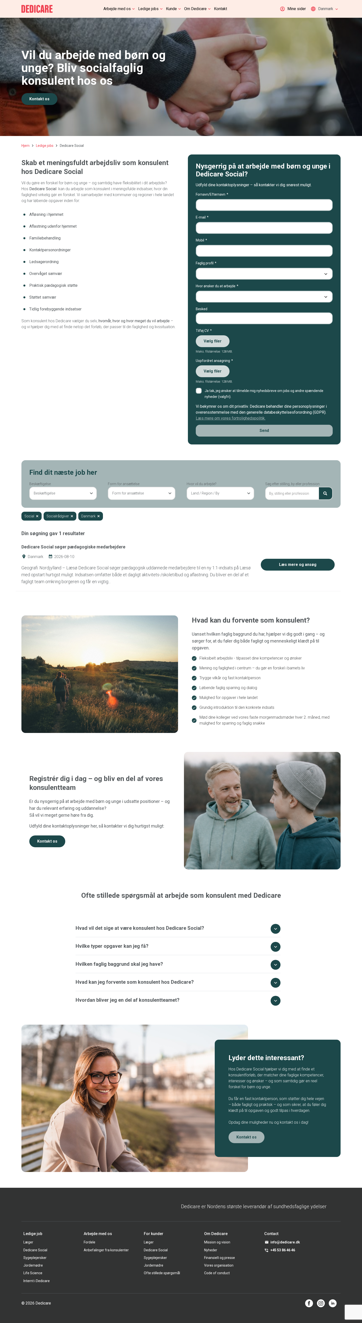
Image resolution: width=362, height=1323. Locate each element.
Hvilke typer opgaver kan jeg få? (112, 946)
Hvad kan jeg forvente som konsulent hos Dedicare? (135, 982)
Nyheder (210, 1250)
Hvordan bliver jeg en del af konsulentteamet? (128, 1000)
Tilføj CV (202, 331)
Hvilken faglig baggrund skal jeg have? (119, 964)
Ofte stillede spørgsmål (162, 1273)
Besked (201, 309)
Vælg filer (213, 341)
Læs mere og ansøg (297, 564)
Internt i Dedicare (36, 1281)
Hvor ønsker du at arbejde (215, 286)
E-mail (201, 217)
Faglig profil (205, 263)
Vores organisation (218, 1265)
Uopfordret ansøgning (213, 361)
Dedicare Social (35, 1250)
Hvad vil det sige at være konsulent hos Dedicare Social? (140, 928)
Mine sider (296, 8)
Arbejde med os (117, 8)
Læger (28, 1242)
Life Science (32, 1273)
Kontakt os (39, 99)
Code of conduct (217, 1273)
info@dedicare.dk (285, 1242)
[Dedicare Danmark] (37, 9)
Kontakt (220, 8)
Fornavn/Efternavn (210, 194)
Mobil (200, 240)
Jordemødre (33, 1265)
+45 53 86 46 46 (282, 1250)
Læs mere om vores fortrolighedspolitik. (230, 418)
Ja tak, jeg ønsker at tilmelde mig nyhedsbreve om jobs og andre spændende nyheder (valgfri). (264, 394)
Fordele (89, 1242)
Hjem (25, 146)
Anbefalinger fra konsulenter (106, 1250)
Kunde (171, 8)
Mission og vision (217, 1242)
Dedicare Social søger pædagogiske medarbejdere (73, 546)
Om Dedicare (195, 8)
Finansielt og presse (219, 1258)
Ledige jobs (148, 8)
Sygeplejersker (35, 1258)
